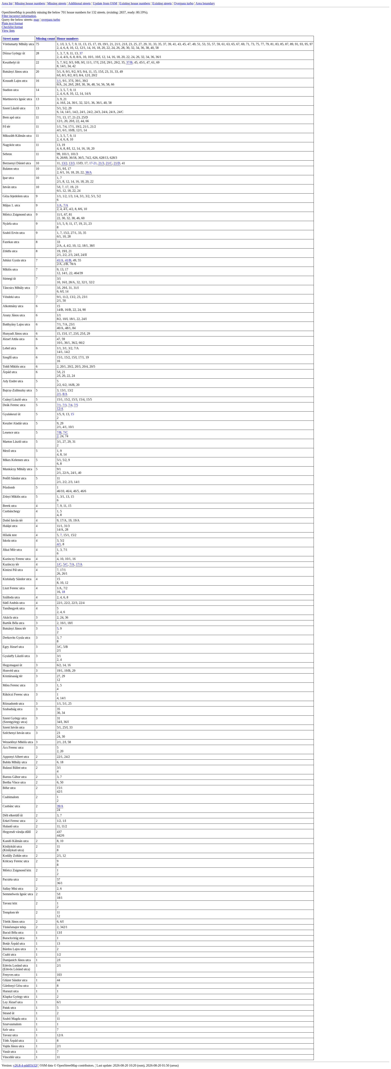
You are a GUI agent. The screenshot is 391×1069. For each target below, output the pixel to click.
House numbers (67, 38)
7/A (65, 205)
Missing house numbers (30, 3)
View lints (8, 30)
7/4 (70, 405)
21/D (117, 163)
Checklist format (12, 27)
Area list (7, 3)
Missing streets (56, 3)
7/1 (59, 405)
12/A (60, 408)
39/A (60, 806)
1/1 (59, 80)
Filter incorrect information (19, 16)
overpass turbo (50, 19)
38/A (88, 172)
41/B (68, 260)
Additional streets (79, 3)
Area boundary (205, 3)
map (36, 19)
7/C (65, 432)
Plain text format (12, 23)
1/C (59, 564)
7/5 (76, 405)
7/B (59, 432)
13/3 (72, 163)
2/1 (59, 394)
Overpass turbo (183, 3)
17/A (79, 564)
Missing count (45, 38)
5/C (65, 564)
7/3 (65, 405)
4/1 (59, 544)
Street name (11, 38)
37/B (129, 62)
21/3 (101, 163)
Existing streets (162, 3)
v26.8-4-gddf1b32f (25, 1065)
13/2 (64, 163)
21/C (109, 163)
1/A (59, 205)
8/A (65, 394)
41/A (60, 260)
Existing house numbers (134, 3)
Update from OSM (105, 3)
